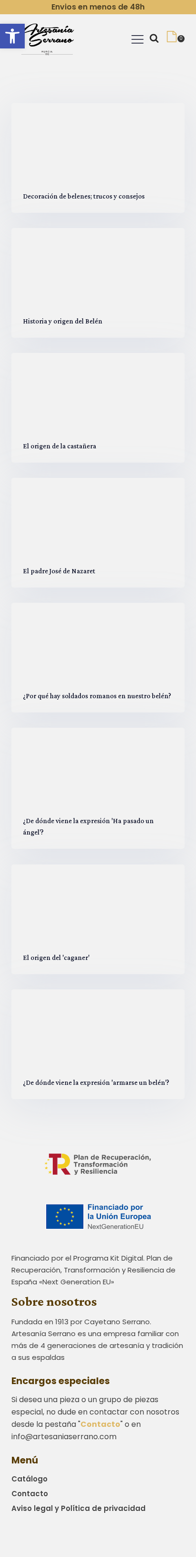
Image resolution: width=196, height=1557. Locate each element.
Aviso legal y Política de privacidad (78, 1508)
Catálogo (29, 1479)
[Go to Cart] (175, 38)
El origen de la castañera (59, 445)
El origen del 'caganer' (56, 957)
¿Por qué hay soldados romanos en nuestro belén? (97, 696)
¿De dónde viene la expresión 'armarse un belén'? (96, 1082)
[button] (12, 36)
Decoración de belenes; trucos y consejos (84, 195)
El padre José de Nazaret (59, 571)
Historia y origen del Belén (62, 320)
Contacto (29, 1494)
